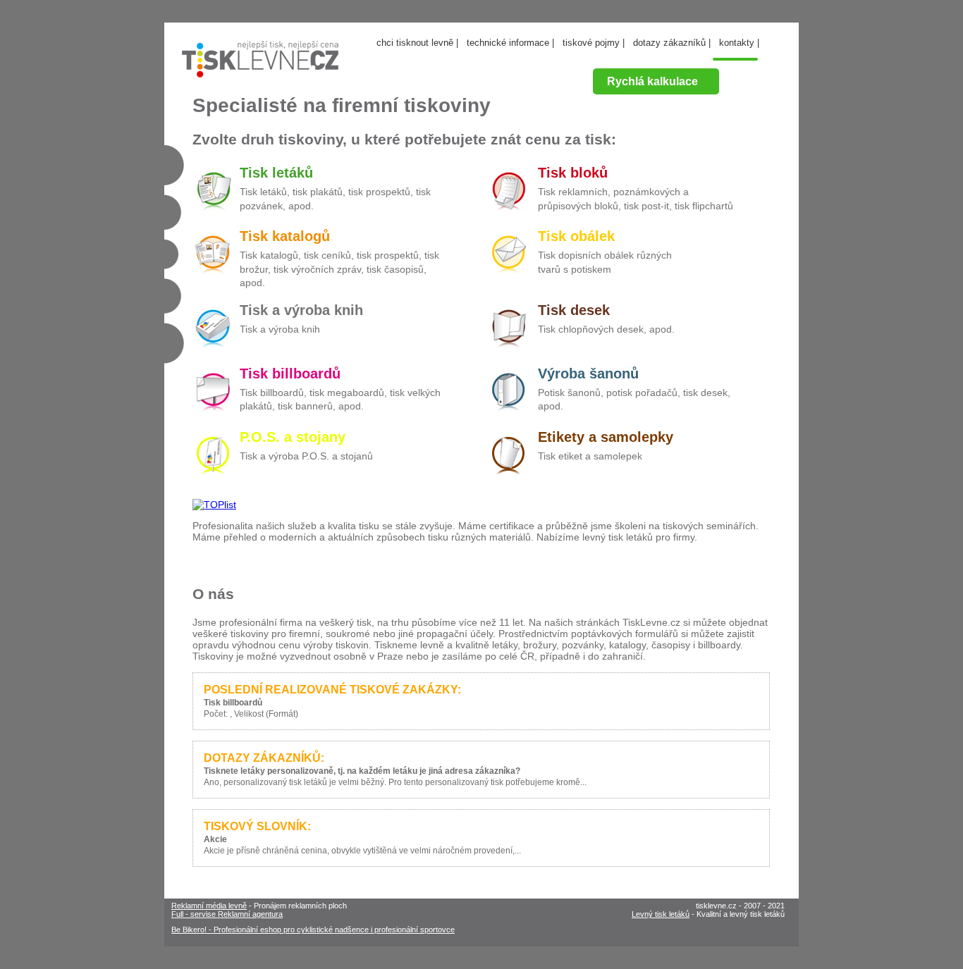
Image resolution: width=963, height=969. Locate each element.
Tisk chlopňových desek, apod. (606, 329)
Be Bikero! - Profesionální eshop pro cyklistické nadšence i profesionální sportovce (313, 929)
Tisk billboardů (290, 373)
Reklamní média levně (209, 905)
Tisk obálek (576, 236)
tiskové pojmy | (594, 42)
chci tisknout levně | (417, 42)
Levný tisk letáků (660, 914)
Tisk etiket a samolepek (590, 456)
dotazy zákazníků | (672, 42)
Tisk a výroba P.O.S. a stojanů (306, 456)
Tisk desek (574, 310)
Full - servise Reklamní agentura (227, 914)
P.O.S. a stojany (292, 437)
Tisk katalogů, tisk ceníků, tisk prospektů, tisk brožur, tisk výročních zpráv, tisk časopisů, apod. (339, 268)
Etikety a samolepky (605, 437)
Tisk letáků (276, 172)
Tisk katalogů (285, 236)
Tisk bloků (573, 172)
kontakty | (739, 42)
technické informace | (510, 42)
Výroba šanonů (588, 373)
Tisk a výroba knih (301, 310)
